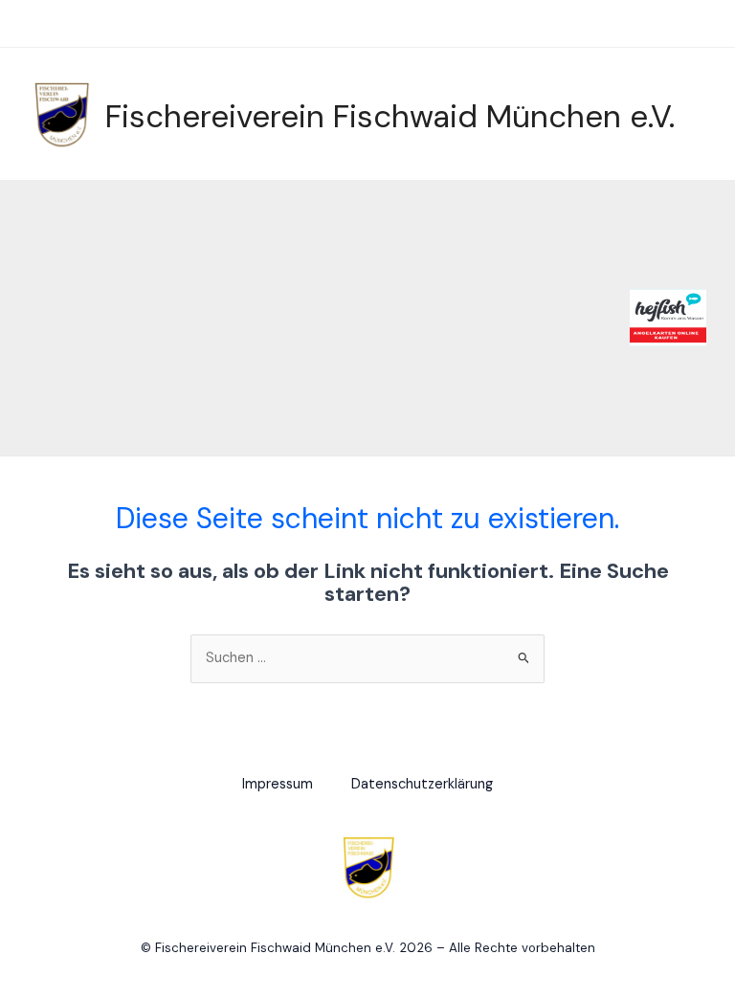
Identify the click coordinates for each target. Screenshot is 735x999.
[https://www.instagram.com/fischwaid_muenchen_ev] (678, 23)
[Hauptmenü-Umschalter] (37, 26)
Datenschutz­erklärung (422, 784)
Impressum (277, 784)
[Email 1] (707, 23)
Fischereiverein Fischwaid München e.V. (390, 116)
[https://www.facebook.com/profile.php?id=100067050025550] (649, 23)
